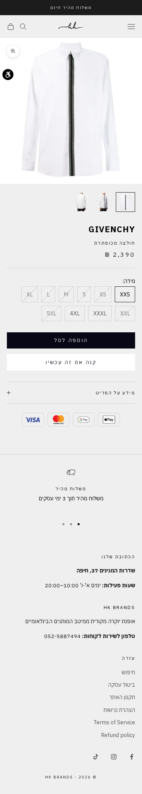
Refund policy (118, 735)
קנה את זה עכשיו (71, 362)
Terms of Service (114, 722)
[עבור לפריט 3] (81, 202)
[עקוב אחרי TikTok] (95, 756)
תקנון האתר (122, 697)
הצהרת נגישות (119, 709)
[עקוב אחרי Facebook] (131, 756)
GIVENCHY (112, 229)
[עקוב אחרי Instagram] (113, 756)
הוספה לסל (71, 340)
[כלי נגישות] (7, 74)
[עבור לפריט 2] (103, 202)
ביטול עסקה (121, 684)
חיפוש (128, 672)
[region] (71, 490)
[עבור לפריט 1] (125, 202)
